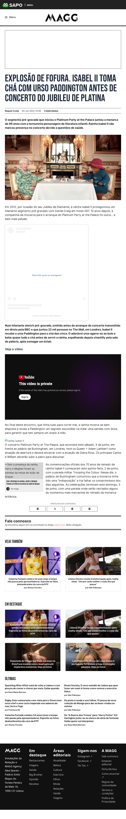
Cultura (57, 770)
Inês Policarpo (95, 587)
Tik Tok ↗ (83, 765)
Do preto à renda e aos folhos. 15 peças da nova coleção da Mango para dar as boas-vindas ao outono (90, 703)
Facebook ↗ (84, 761)
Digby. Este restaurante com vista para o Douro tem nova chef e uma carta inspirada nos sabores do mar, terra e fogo (33, 703)
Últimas (10, 678)
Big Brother (36, 774)
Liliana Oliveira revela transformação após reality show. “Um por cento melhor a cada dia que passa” (93, 582)
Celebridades (51, 110)
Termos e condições (108, 791)
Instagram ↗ (85, 756)
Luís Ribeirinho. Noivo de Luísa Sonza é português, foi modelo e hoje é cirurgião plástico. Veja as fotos (93, 664)
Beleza (57, 765)
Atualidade (59, 760)
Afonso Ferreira (34, 587)
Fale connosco (110, 756)
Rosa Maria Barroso (17, 692)
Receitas (34, 784)
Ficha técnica (109, 769)
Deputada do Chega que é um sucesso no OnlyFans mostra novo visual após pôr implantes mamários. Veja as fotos (32, 664)
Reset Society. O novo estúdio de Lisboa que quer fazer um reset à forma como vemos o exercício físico (91, 688)
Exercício (58, 774)
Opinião (33, 779)
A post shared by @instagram (46, 315)
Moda (56, 784)
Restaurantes (37, 760)
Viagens (33, 765)
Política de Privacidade (108, 799)
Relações (58, 788)
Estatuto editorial (107, 762)
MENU (30, 5)
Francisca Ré (14, 710)
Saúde (32, 770)
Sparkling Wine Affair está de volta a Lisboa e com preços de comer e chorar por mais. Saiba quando (32, 687)
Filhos (56, 779)
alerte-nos (60, 524)
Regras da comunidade (109, 783)
